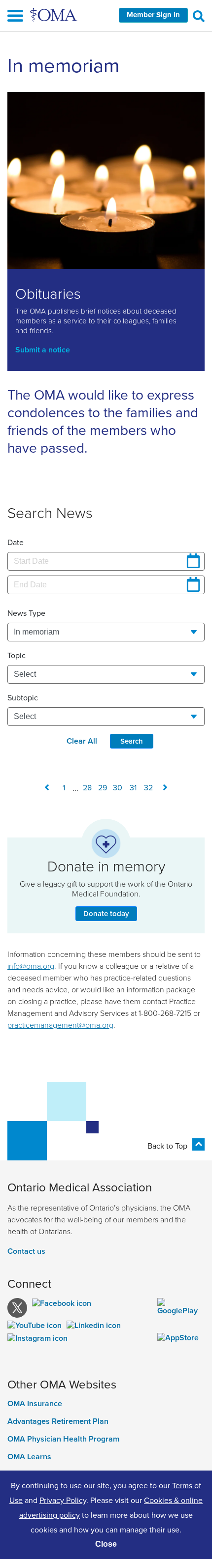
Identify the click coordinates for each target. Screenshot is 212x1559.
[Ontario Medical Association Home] (54, 14)
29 (102, 787)
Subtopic (22, 697)
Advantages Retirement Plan (57, 1421)
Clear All (82, 741)
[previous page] (46, 787)
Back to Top (167, 1145)
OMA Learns (29, 1457)
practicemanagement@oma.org (60, 1024)
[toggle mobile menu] (106, 17)
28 (87, 787)
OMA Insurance (34, 1404)
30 (117, 787)
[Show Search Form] (199, 15)
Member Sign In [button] (153, 14)
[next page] (165, 787)
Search (131, 741)
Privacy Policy (62, 1500)
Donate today (106, 913)
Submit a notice (42, 349)
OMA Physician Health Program (63, 1439)
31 (133, 787)
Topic (16, 655)
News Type (26, 612)
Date (15, 542)
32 (148, 787)
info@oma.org (30, 965)
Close (106, 1544)
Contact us (26, 1251)
